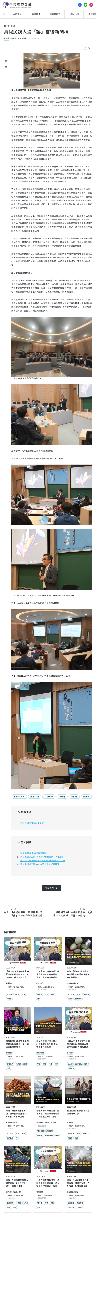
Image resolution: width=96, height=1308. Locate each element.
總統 (8, 1068)
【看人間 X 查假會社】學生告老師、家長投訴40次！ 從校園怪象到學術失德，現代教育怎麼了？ (48, 974)
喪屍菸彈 (80, 1203)
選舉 (76, 1138)
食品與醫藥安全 (72, 983)
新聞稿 (6, 38)
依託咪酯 (71, 1207)
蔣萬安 (86, 1064)
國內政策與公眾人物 (13, 1192)
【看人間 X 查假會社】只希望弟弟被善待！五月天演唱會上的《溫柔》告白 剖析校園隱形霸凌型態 (17, 974)
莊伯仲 (74, 796)
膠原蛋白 (10, 1138)
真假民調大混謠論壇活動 (32, 823)
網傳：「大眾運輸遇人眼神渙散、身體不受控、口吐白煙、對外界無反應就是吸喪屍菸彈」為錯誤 (78, 1183)
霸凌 (23, 994)
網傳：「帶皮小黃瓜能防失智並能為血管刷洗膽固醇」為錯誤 (78, 974)
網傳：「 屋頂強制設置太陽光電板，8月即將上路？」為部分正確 (17, 1183)
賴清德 (18, 1064)
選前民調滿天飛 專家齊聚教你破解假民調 (39, 864)
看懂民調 (36, 14)
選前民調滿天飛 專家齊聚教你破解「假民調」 (42, 857)
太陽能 (25, 1203)
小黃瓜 (79, 994)
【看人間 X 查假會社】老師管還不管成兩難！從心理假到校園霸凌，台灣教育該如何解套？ (48, 1183)
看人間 (9, 994)
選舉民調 (34, 796)
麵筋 (17, 1133)
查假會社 (78, 1064)
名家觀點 (9, 983)
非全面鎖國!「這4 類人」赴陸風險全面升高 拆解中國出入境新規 (47, 1044)
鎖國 (44, 1064)
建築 (14, 1207)
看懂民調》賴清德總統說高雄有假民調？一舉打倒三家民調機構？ (17, 1044)
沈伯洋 (85, 1133)
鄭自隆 (62, 796)
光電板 (18, 1203)
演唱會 (9, 999)
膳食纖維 (78, 999)
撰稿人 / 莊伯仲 (50, 1122)
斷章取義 (10, 1203)
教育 (46, 994)
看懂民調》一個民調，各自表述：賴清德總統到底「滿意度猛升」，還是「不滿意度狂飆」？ (47, 1113)
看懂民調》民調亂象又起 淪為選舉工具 (78, 1112)
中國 (38, 1064)
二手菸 (79, 1207)
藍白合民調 (19, 796)
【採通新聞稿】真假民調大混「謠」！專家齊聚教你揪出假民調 (27, 914)
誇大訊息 (71, 994)
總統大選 (71, 1068)
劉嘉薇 (86, 796)
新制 (56, 1064)
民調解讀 (49, 796)
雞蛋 (23, 1133)
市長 (78, 1133)
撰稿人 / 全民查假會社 (19, 38)
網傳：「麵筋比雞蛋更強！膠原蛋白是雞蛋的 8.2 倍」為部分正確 (16, 1113)
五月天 (16, 994)
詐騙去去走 (74, 14)
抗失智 (86, 994)
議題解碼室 (55, 14)
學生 (38, 1207)
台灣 (38, 999)
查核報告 (17, 14)
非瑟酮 (70, 999)
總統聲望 (49, 1131)
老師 (52, 994)
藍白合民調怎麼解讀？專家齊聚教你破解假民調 (42, 860)
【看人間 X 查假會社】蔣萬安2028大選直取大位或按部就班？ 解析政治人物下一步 (78, 1044)
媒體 (57, 1135)
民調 (25, 1064)
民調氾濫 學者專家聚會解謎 (33, 853)
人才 (50, 1064)
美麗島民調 (49, 1135)
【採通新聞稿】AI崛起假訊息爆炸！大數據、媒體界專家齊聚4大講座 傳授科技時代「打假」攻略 (68, 914)
